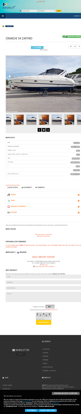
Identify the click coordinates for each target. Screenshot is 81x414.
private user (6, 389)
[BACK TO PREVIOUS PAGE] (71, 46)
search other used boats (44, 234)
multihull (45, 356)
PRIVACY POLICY (51, 310)
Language (77, 16)
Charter (45, 363)
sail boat (45, 352)
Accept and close (47, 410)
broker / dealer (7, 385)
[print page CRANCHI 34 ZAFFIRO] (75, 46)
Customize (31, 410)
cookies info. (56, 403)
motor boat (46, 349)
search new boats (44, 236)
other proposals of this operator (44, 266)
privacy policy (27, 401)
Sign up (21, 354)
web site (44, 265)
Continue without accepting (65, 393)
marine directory (48, 367)
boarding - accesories (49, 370)
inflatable (45, 360)
